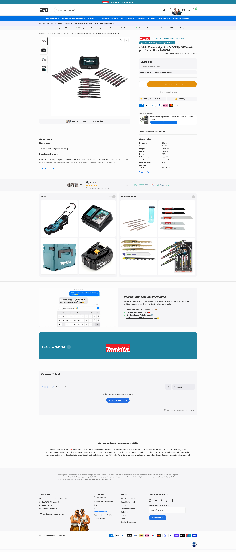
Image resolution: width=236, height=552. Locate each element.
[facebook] (161, 500)
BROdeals (141, 18)
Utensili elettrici (109, 23)
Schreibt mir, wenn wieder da (172, 84)
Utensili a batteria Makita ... (84, 23)
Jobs (123, 519)
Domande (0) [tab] (61, 387)
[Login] (183, 10)
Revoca (96, 508)
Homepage (43, 33)
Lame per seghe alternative (59, 33)
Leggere (145, 172)
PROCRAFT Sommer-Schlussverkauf (60, 23)
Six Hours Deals (127, 18)
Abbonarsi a (157, 517)
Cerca (164, 10)
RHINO (91, 18)
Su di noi (124, 515)
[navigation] (44, 41)
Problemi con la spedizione (103, 501)
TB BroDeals (98, 23)
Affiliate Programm (128, 499)
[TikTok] (103, 121)
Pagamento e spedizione (103, 515)
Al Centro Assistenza (100, 496)
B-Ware (151, 18)
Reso (95, 505)
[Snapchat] (172, 500)
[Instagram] (101, 121)
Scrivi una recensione (118, 400)
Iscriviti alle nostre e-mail (159, 505)
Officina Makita (99, 518)
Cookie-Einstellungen (129, 522)
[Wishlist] (121, 40)
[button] (163, 122)
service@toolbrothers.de (53, 514)
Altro (124, 494)
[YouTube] (98, 121)
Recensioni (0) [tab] (48, 387)
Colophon (124, 512)
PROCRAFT (163, 18)
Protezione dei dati (128, 509)
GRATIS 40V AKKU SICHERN (122, 2)
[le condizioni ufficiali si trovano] (173, 43)
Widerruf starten (100, 511)
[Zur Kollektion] (114, 196)
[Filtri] (168, 387)
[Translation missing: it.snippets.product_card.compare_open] (189, 10)
